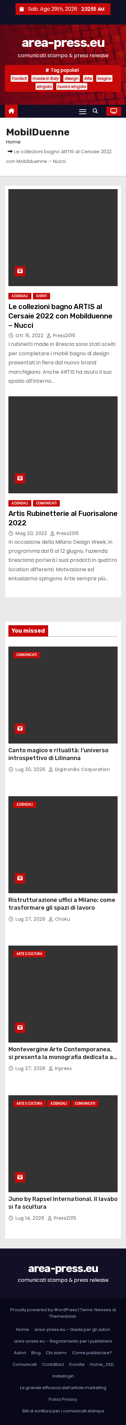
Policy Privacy (63, 1399)
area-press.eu (63, 42)
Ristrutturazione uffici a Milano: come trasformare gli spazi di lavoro (61, 903)
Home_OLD (102, 1364)
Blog (36, 1353)
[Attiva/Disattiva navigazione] (82, 111)
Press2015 (63, 335)
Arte (88, 78)
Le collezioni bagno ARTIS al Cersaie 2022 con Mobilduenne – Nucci (60, 316)
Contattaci (53, 1364)
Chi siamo (56, 1353)
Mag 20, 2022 (32, 533)
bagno (104, 78)
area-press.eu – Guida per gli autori (72, 1329)
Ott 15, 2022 (30, 335)
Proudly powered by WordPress (44, 1310)
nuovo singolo (72, 86)
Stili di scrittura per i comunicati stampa (63, 1411)
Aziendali (20, 296)
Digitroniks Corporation (81, 769)
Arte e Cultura (29, 953)
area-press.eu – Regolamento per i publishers (63, 1341)
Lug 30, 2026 (31, 769)
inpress (62, 1068)
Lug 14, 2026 (31, 1218)
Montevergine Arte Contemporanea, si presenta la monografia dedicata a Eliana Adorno (60, 1057)
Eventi (41, 296)
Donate (77, 1364)
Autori (20, 1353)
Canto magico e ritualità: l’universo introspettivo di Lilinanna (58, 754)
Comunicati (46, 503)
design (72, 78)
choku (61, 919)
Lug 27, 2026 (31, 919)
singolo (44, 86)
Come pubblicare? (92, 1353)
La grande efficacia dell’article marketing (63, 1388)
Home (13, 141)
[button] (96, 111)
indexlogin (63, 1376)
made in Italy (46, 78)
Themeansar (62, 1316)
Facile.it (19, 78)
